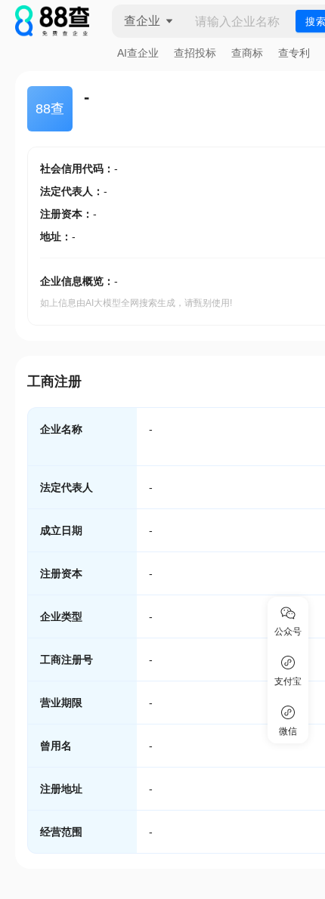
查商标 (247, 53)
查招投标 (195, 53)
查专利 (294, 53)
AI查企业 (138, 53)
